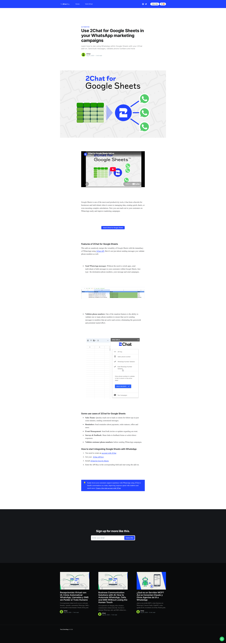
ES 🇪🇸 (163, 4)
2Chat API (100, 251)
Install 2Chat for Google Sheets (113, 228)
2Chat (88, 54)
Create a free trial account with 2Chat (108, 488)
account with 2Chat (109, 453)
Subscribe (155, 4)
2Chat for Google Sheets (99, 460)
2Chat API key (98, 457)
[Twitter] (146, 4)
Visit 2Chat (89, 4)
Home (77, 4)
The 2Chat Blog (64, 629)
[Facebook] (143, 4)
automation (85, 27)
